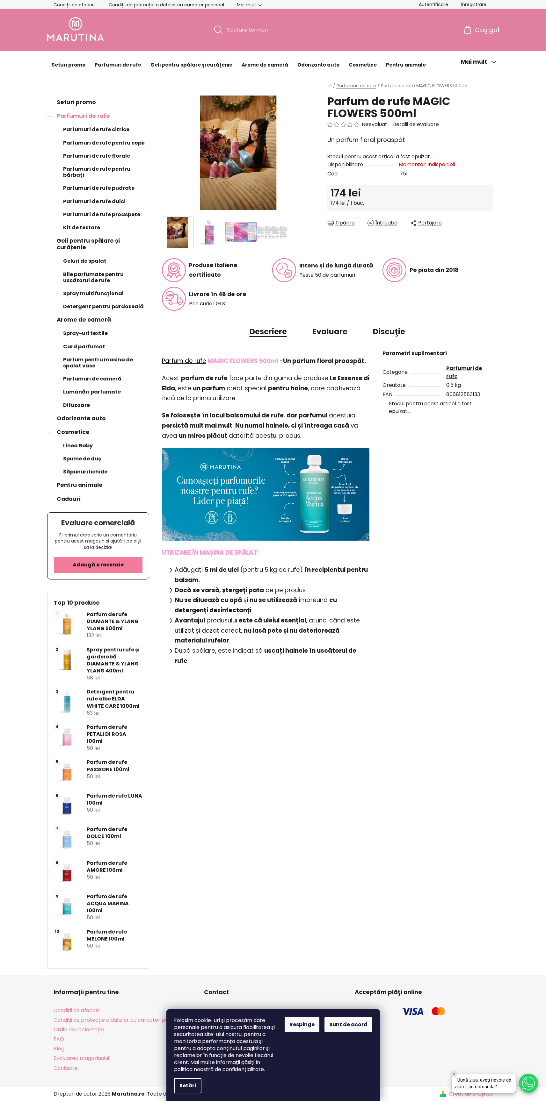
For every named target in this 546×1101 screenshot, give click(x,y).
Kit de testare (81, 227)
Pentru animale (80, 485)
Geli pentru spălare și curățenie (88, 244)
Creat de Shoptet (471, 1093)
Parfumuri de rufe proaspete (101, 214)
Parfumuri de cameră (92, 378)
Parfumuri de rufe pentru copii (104, 142)
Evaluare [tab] (329, 331)
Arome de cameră (84, 319)
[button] (528, 1083)
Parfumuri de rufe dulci (94, 201)
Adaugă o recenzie (98, 564)
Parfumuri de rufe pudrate (99, 188)
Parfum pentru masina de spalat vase (98, 362)
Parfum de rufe (184, 361)
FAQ (59, 1039)
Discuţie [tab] (389, 331)
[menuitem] (68, 65)
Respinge (302, 1024)
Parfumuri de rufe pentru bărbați (96, 172)
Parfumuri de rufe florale (96, 156)
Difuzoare (76, 405)
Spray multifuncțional (93, 293)
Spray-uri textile (85, 333)
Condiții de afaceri (74, 5)
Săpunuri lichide (85, 471)
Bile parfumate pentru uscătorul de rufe (93, 277)
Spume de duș (82, 458)
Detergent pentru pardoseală (103, 306)
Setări (187, 1085)
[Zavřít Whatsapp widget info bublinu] (453, 1073)
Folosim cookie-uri (197, 1020)
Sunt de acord (348, 1024)
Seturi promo (76, 102)
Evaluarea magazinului (81, 1058)
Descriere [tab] (268, 331)
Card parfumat (84, 346)
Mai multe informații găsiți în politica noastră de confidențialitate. (219, 1066)
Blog (59, 1048)
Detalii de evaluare (415, 124)
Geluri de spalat (84, 261)
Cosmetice (73, 432)
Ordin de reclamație (79, 1029)
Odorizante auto (81, 418)
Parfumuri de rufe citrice (96, 129)
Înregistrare (473, 4)
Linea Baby (78, 445)
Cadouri (69, 499)
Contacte (66, 1068)
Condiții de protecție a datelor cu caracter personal (166, 5)
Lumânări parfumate (92, 391)
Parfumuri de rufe (83, 116)
